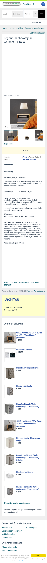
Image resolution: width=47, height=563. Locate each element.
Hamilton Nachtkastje (24, 472)
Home (4, 28)
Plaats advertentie (9, 547)
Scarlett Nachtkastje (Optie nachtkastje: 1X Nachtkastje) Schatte (27, 457)
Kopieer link (8, 144)
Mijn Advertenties (9, 550)
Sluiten (38, 556)
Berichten (27, 4)
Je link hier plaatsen (37, 33)
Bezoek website (29, 159)
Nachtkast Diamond (24, 350)
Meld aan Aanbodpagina (36, 291)
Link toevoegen (30, 527)
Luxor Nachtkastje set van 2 (27, 368)
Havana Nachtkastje (24, 386)
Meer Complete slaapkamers (17, 503)
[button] (23, 114)
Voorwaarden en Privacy (12, 531)
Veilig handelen (8, 534)
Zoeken (41, 14)
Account (36, 4)
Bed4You (11, 299)
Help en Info (7, 527)
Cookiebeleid (7, 537)
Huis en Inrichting (16, 28)
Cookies (21, 561)
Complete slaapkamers (34, 28)
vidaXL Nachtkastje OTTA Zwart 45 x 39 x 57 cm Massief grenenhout (29, 335)
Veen (25, 157)
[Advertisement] (23, 68)
